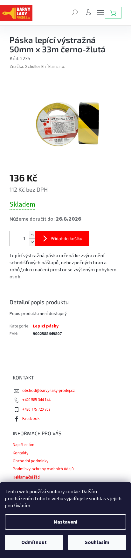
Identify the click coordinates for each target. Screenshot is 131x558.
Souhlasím (97, 542)
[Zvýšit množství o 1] (32, 235)
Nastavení (65, 521)
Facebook (30, 419)
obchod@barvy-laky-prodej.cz (48, 390)
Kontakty (20, 453)
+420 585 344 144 (36, 400)
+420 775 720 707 (36, 409)
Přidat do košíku (66, 238)
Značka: (37, 66)
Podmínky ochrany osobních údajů (43, 469)
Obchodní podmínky (30, 461)
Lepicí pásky (46, 326)
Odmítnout (34, 542)
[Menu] (100, 12)
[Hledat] (74, 11)
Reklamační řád (26, 477)
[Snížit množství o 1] (32, 242)
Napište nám (23, 445)
